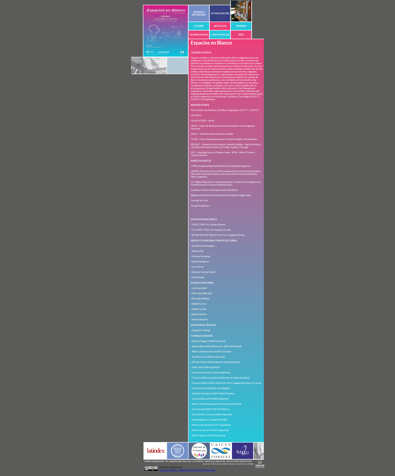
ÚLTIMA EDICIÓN (220, 13)
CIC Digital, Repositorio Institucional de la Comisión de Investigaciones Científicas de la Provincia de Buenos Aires (226, 183)
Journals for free (199, 200)
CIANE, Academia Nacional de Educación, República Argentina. (221, 166)
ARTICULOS (220, 26)
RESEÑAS (241, 26)
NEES (241, 34)
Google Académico (200, 205)
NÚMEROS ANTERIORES (199, 13)
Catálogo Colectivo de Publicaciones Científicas (214, 190)
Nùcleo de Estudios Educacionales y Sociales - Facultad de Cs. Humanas (228, 464)
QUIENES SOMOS (199, 34)
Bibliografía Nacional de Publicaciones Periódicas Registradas (221, 195)
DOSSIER (199, 26)
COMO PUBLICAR (220, 34)
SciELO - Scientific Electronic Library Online (212, 134)
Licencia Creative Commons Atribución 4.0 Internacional (187, 470)
